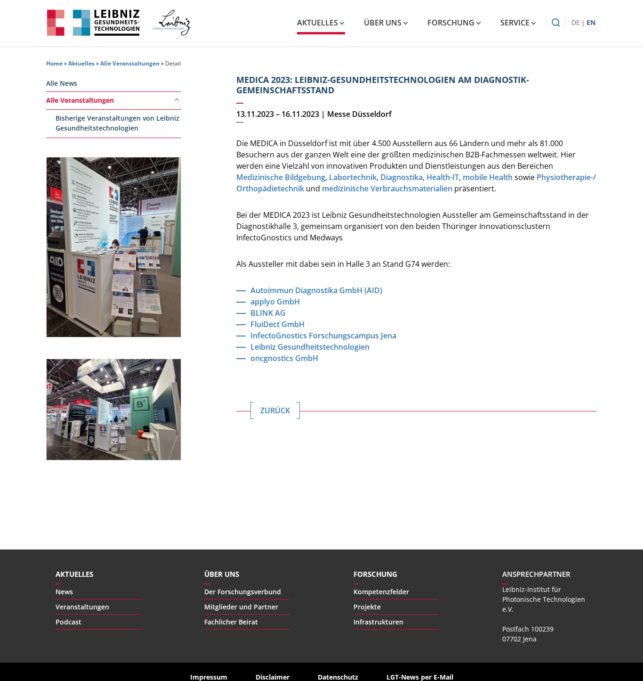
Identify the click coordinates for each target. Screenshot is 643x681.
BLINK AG (268, 313)
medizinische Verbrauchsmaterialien (387, 188)
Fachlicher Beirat (231, 621)
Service (515, 22)
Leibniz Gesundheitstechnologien (93, 22)
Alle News (61, 83)
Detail (173, 63)
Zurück (275, 410)
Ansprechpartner (536, 574)
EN (591, 22)
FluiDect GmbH (277, 324)
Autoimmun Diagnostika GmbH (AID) (316, 290)
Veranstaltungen (82, 606)
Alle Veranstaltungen (130, 63)
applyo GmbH (275, 301)
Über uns (383, 22)
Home (54, 63)
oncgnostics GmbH (284, 358)
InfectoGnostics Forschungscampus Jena (323, 335)
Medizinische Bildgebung (280, 177)
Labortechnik (353, 177)
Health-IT (442, 177)
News (64, 591)
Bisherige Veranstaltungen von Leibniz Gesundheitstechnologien (117, 123)
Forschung (450, 22)
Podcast (68, 621)
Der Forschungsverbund (242, 591)
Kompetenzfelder (381, 591)
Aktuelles (317, 22)
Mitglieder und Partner (241, 606)
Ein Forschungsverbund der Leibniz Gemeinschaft (171, 22)
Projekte (367, 606)
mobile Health (488, 177)
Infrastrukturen (378, 621)
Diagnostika (401, 177)
